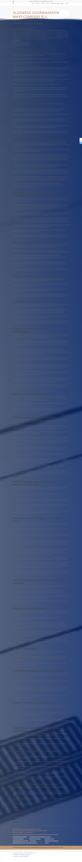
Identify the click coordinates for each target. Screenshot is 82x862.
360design (26, 856)
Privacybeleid (22, 854)
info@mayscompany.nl (47, 1)
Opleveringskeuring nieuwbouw (20, 836)
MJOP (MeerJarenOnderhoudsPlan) (37, 836)
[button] (41, 861)
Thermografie (33, 840)
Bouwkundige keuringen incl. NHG (20, 840)
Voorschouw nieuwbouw (18, 838)
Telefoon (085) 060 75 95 (35, 1)
